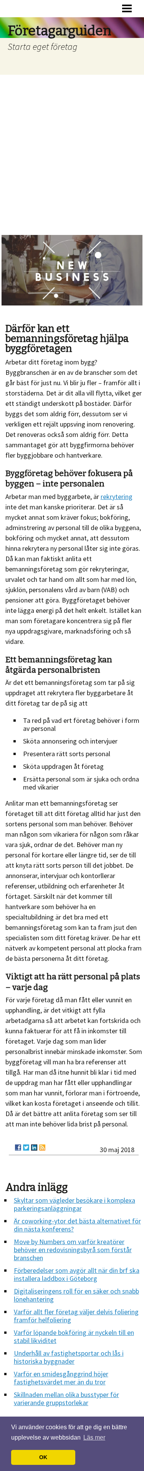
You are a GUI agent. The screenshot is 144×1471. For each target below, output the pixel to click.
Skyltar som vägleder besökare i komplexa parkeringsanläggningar (74, 1204)
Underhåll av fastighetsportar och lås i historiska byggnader (69, 1357)
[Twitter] (26, 1147)
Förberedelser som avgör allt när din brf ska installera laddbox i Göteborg (76, 1274)
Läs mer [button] (94, 1437)
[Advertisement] (72, 150)
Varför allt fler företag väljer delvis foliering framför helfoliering (76, 1315)
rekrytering (116, 496)
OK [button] (43, 1457)
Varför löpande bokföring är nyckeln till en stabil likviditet (74, 1336)
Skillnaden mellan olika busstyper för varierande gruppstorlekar (66, 1398)
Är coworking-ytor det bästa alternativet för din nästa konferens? (77, 1225)
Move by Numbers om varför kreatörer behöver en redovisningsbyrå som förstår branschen (73, 1249)
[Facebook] (18, 1147)
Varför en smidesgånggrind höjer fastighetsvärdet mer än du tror (61, 1377)
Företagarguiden (59, 31)
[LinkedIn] (34, 1147)
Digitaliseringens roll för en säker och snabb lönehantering (76, 1295)
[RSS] (42, 1147)
